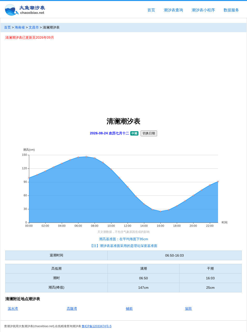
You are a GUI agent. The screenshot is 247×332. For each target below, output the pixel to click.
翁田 (188, 308)
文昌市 (34, 27)
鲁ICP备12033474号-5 (96, 326)
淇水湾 (13, 308)
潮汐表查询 (173, 10)
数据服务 (231, 10)
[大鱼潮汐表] (25, 10)
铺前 (129, 308)
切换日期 (149, 133)
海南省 (20, 27)
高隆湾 (72, 308)
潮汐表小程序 (203, 10)
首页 (151, 10)
